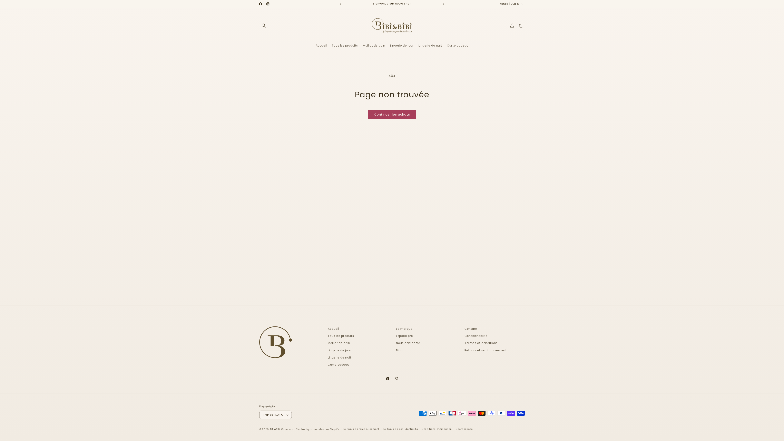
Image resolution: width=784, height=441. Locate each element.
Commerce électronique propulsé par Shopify (310, 429)
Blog (399, 350)
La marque (404, 329)
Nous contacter (408, 343)
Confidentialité (476, 336)
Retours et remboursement (485, 350)
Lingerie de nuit (339, 357)
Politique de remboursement (361, 429)
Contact (470, 329)
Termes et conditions (481, 343)
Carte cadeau (338, 365)
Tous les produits (341, 336)
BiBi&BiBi (275, 429)
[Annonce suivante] (443, 4)
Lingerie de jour (339, 350)
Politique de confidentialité (400, 429)
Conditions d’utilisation (437, 429)
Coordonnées (464, 429)
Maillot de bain (339, 343)
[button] (263, 25)
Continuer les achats (392, 114)
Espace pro (404, 336)
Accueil (333, 329)
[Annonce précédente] (340, 4)
